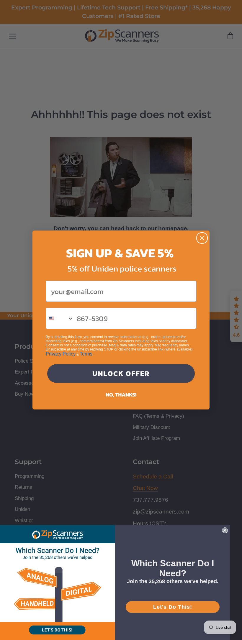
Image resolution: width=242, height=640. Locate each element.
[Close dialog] (202, 238)
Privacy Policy (61, 353)
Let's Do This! (172, 607)
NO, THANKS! (121, 395)
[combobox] (60, 318)
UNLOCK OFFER (121, 373)
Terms (86, 353)
